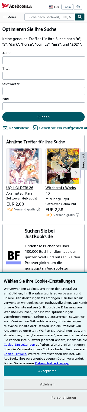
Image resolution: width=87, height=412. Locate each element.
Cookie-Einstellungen (19, 344)
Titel (6, 68)
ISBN (5, 99)
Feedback (83, 160)
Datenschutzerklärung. (52, 363)
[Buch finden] (79, 17)
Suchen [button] (43, 117)
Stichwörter (10, 84)
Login (67, 7)
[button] (76, 173)
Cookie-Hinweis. (15, 354)
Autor (6, 53)
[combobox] (49, 17)
